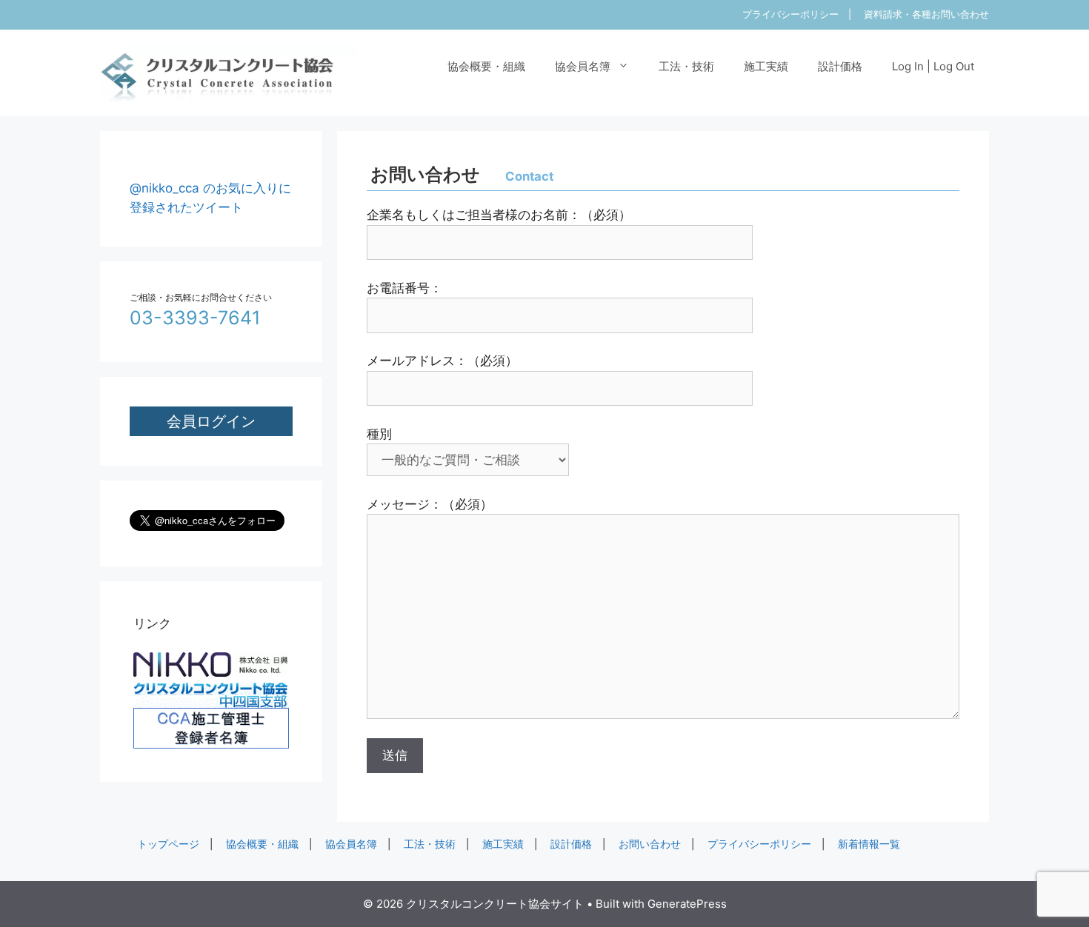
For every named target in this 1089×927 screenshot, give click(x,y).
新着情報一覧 (869, 844)
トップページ (168, 844)
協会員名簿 (582, 66)
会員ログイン (211, 421)
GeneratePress (687, 904)
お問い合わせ (650, 844)
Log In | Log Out (933, 66)
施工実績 (766, 66)
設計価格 (840, 66)
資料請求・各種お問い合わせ (926, 14)
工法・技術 (686, 66)
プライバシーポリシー (790, 14)
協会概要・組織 (486, 66)
